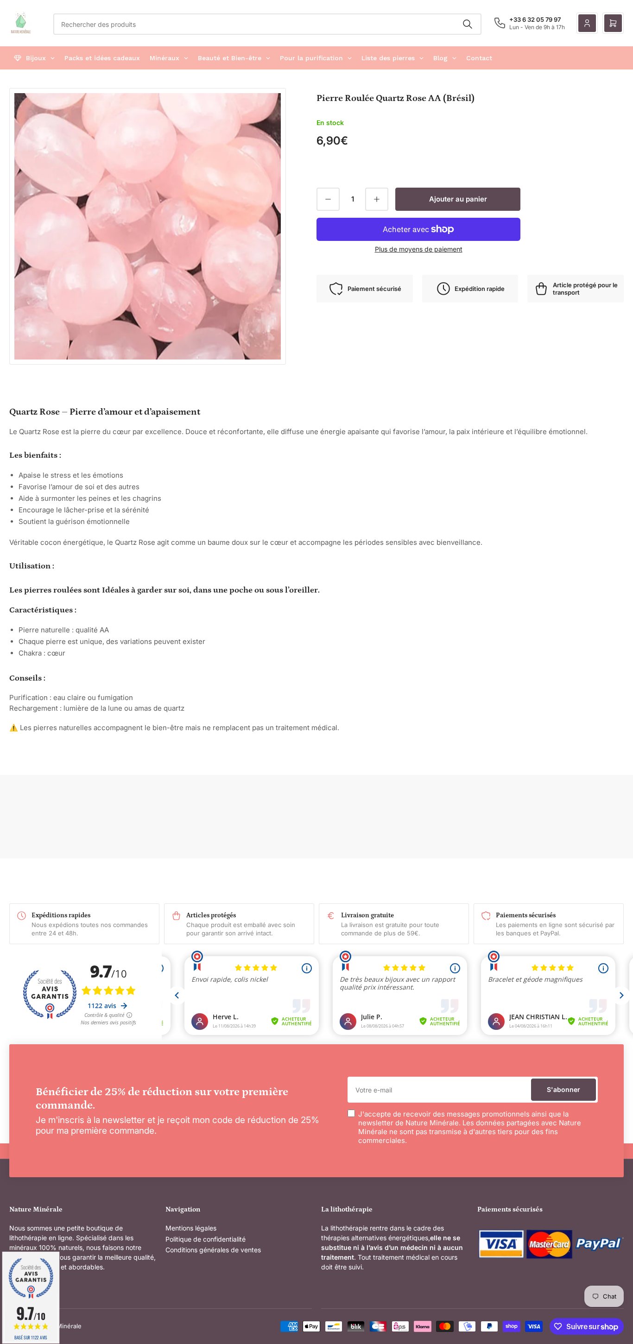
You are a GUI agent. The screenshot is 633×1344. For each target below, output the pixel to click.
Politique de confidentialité (205, 1239)
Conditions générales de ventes (213, 1250)
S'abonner (563, 1089)
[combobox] (267, 24)
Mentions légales (190, 1228)
